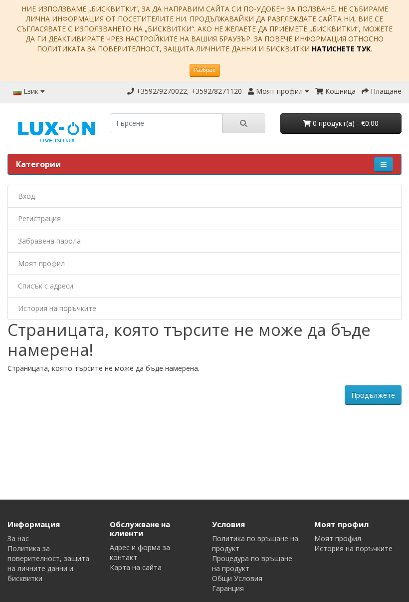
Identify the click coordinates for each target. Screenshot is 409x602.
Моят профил (41, 263)
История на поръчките (57, 308)
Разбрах (204, 69)
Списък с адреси (45, 286)
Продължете (373, 395)
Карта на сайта (136, 567)
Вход (26, 196)
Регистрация (39, 218)
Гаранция (228, 588)
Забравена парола (49, 241)
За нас (18, 538)
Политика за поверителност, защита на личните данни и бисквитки (48, 563)
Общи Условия (237, 578)
